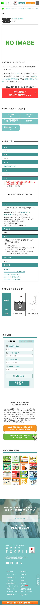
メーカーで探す (11, 574)
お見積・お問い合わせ (21, 194)
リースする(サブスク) (13, 592)
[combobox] (19, 349)
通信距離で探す (11, 577)
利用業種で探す (11, 583)
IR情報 (22, 586)
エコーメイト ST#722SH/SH (12, 279)
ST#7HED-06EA (8, 215)
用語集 (22, 580)
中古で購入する (11, 595)
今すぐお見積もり (18, 314)
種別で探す (10, 571)
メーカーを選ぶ (14, 353)
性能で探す (10, 580)
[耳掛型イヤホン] (33, 300)
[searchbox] (19, 349)
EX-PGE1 (18, 310)
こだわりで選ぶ (14, 359)
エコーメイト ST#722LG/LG (12, 277)
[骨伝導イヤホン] (18, 300)
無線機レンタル (11, 589)
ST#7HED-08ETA (25, 212)
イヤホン (6, 174)
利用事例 (23, 574)
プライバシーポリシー (26, 592)
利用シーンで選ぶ (14, 366)
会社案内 (23, 583)
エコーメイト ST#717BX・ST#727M (14, 272)
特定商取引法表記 (25, 589)
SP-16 (32, 310)
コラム (22, 577)
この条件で (19, 383)
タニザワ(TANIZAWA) (17, 18)
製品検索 (22, 3)
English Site (24, 595)
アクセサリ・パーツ (12, 586)
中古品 (17, 73)
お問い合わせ (30, 3)
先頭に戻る (38, 581)
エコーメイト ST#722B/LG (11, 274)
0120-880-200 (20, 527)
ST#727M (6, 269)
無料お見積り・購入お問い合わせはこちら (20, 93)
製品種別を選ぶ (14, 346)
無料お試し (23, 571)
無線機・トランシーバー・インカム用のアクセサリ (20, 9)
